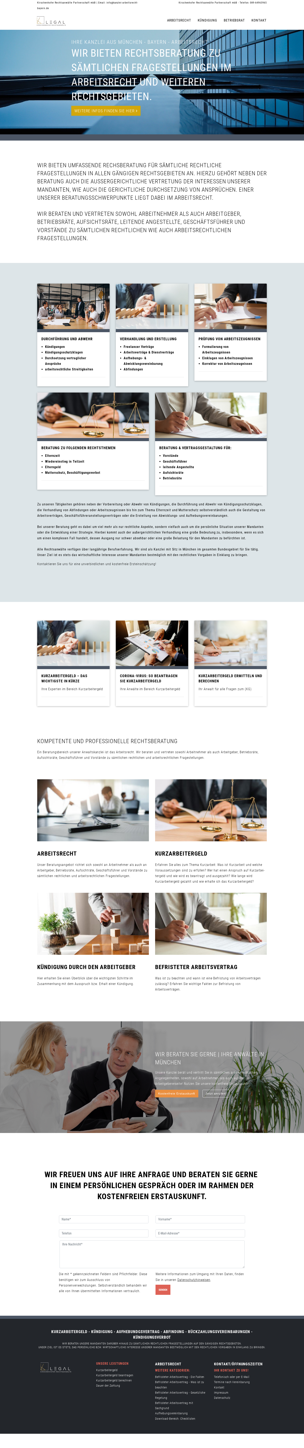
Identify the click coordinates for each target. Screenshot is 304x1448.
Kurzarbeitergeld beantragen (114, 1375)
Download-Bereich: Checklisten (175, 1418)
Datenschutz (222, 1397)
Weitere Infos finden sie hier (105, 110)
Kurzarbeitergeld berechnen (114, 1380)
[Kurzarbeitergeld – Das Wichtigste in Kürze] (73, 643)
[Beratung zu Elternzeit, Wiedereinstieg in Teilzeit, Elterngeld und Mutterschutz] (93, 415)
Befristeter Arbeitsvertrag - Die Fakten (179, 1377)
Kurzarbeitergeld (107, 1370)
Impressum (221, 1392)
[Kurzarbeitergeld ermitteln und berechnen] (230, 643)
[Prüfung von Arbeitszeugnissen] (230, 306)
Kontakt (259, 20)
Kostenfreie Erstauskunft (176, 1093)
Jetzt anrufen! (216, 1093)
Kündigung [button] (207, 20)
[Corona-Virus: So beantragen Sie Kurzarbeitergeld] (152, 643)
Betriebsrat (234, 20)
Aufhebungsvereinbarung (171, 1413)
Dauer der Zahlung (108, 1385)
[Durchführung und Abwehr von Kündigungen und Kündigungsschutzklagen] (73, 306)
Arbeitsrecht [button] (179, 20)
